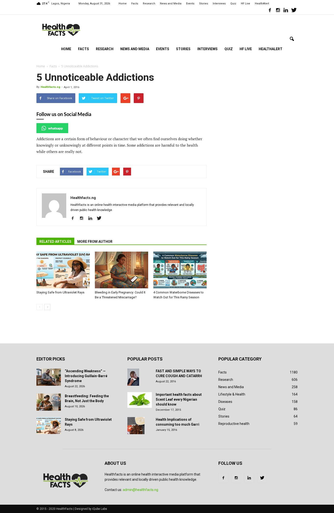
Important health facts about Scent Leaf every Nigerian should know (179, 399)
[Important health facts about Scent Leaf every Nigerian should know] (139, 400)
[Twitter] (294, 10)
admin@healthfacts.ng (140, 490)
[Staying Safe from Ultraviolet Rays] (63, 270)
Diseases (225, 402)
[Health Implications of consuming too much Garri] (136, 425)
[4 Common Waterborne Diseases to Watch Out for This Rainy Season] (180, 270)
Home (123, 3)
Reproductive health (233, 424)
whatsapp (55, 128)
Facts (134, 3)
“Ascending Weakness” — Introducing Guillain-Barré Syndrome (86, 376)
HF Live (245, 3)
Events (190, 3)
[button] (292, 39)
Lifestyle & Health (231, 394)
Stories (203, 3)
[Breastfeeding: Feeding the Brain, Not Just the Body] (48, 402)
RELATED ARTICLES (55, 242)
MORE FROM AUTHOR (94, 242)
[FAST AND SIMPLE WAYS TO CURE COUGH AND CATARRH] (133, 377)
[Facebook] (269, 10)
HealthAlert (262, 3)
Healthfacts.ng (50, 87)
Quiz (233, 3)
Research (149, 3)
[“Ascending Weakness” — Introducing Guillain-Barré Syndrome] (48, 377)
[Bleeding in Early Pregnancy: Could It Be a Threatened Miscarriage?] (121, 270)
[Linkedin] (285, 10)
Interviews (219, 3)
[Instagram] (277, 10)
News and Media (170, 3)
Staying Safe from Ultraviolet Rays (60, 292)
